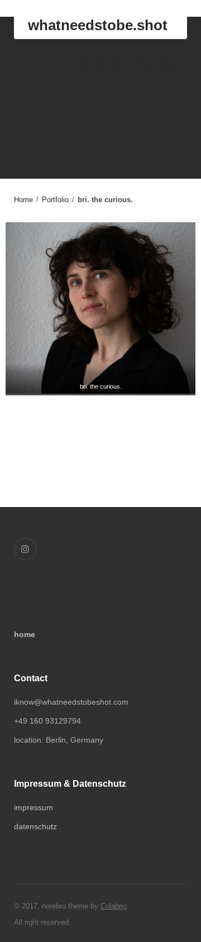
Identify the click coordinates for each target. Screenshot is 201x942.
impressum (33, 807)
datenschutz (35, 826)
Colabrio (113, 906)
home (24, 634)
